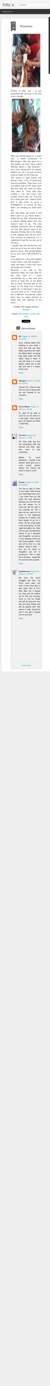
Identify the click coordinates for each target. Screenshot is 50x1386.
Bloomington (23, 313)
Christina (23, 435)
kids (38, 313)
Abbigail (26, 309)
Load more (26, 665)
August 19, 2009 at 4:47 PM (29, 408)
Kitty (26, 316)
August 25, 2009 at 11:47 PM (29, 572)
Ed (20, 336)
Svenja (22, 482)
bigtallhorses (24, 571)
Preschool (26, 26)
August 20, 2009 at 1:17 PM (27, 436)
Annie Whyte (24, 406)
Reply (21, 372)
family (33, 313)
